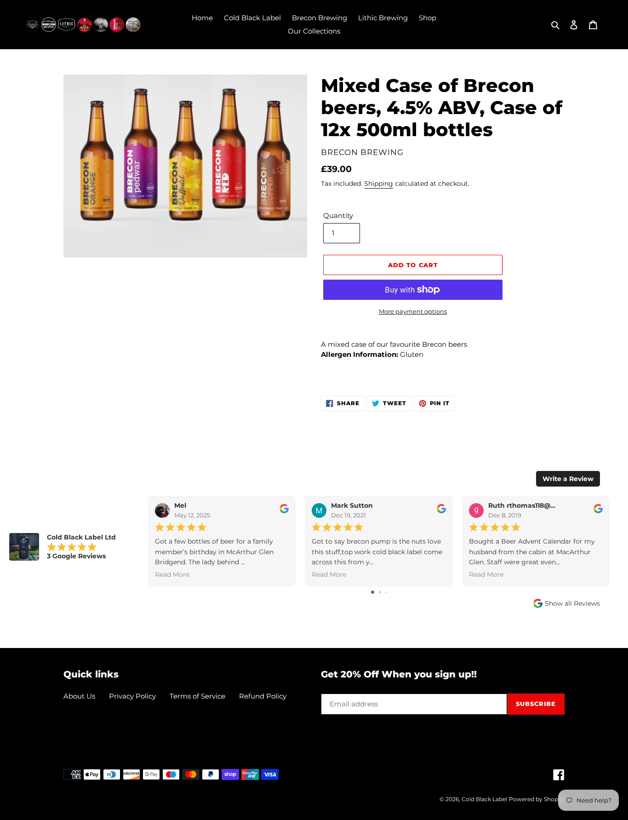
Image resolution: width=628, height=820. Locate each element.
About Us (79, 696)
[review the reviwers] (284, 511)
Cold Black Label (484, 799)
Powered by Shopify (537, 799)
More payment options (413, 311)
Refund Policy (262, 696)
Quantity (338, 215)
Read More (172, 575)
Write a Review (568, 479)
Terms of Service (197, 696)
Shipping (378, 183)
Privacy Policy (132, 696)
